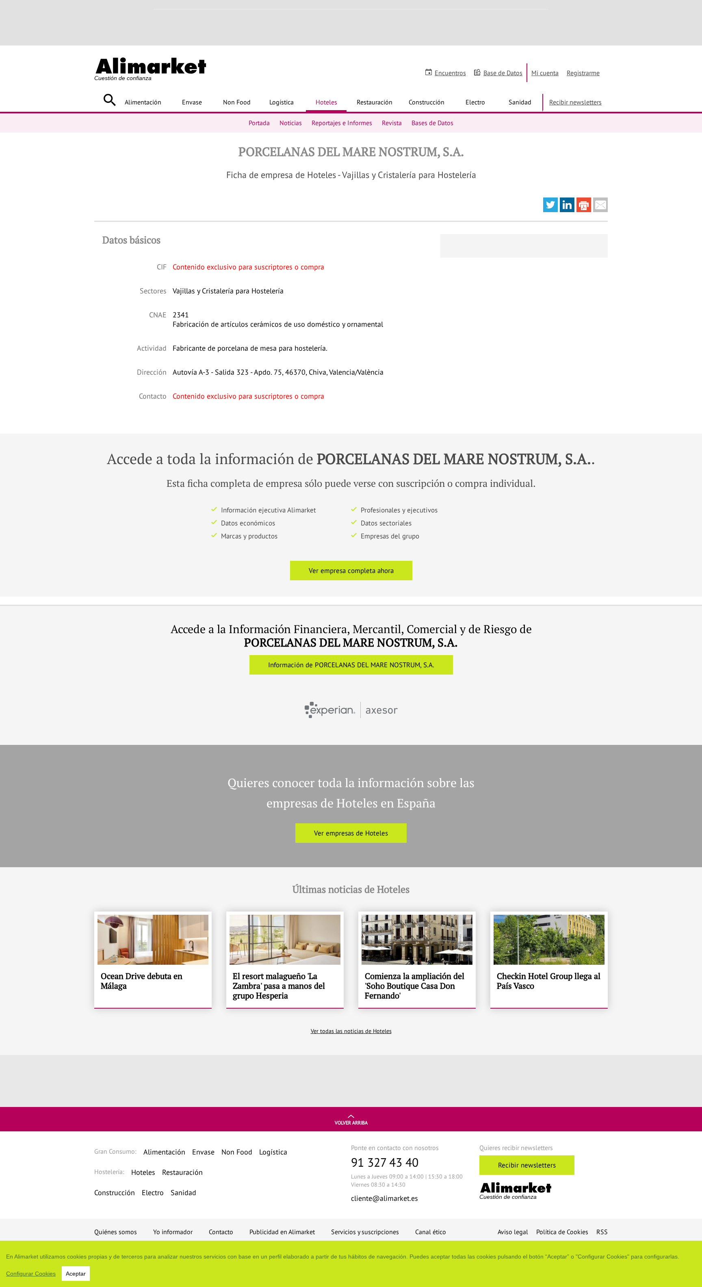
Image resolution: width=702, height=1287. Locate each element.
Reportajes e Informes (342, 123)
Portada (259, 123)
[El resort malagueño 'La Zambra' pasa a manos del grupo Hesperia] (285, 960)
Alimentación (143, 102)
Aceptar (76, 1273)
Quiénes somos (115, 1232)
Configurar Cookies (31, 1273)
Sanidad (520, 102)
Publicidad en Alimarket (282, 1232)
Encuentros (450, 73)
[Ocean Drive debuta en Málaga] (153, 960)
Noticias (291, 123)
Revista (392, 123)
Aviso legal (513, 1232)
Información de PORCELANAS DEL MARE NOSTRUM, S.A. (351, 664)
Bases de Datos (432, 123)
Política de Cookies (562, 1232)
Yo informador (173, 1232)
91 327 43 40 (384, 1162)
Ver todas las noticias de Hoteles (351, 1031)
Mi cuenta (545, 73)
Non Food (237, 102)
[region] (351, 1264)
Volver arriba (351, 1123)
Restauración (374, 102)
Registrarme (583, 73)
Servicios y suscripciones (365, 1232)
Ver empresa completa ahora (351, 570)
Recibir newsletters (575, 102)
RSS (602, 1232)
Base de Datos (502, 73)
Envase (192, 102)
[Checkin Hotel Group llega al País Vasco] (549, 960)
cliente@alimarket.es (384, 1198)
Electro (475, 102)
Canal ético (430, 1232)
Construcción (426, 102)
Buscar (109, 100)
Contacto (221, 1232)
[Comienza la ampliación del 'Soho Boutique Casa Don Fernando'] (417, 960)
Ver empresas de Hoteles (351, 833)
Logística (281, 102)
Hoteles (326, 102)
